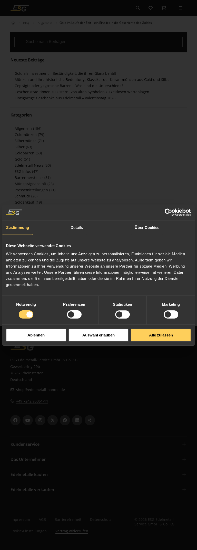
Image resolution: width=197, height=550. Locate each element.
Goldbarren (25, 153)
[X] (52, 420)
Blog (26, 23)
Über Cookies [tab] (147, 227)
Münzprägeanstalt (31, 183)
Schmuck (23, 196)
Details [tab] (77, 227)
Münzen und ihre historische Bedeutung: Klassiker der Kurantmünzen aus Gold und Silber (93, 79)
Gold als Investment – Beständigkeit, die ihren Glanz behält (65, 73)
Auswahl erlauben (98, 335)
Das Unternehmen (28, 459)
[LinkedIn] (77, 420)
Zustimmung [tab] (17, 227)
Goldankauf (25, 202)
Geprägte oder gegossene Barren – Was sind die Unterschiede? (69, 85)
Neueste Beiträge (27, 60)
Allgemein (45, 23)
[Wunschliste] (150, 8)
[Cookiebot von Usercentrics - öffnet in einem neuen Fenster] (168, 212)
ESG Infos (23, 171)
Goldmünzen (26, 134)
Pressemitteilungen (32, 189)
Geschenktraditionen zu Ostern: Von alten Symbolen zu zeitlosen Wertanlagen (82, 91)
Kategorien (21, 115)
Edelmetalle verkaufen (32, 489)
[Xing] (90, 420)
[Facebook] (15, 420)
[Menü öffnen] (180, 8)
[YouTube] (28, 420)
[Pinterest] (65, 420)
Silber (20, 146)
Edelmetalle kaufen (29, 474)
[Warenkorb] (163, 8)
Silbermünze (26, 140)
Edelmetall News (29, 165)
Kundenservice (25, 444)
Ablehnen (36, 335)
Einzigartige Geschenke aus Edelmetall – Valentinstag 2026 (65, 98)
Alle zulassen (161, 335)
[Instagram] (40, 420)
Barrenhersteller (29, 177)
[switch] (74, 314)
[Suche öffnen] (137, 8)
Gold (19, 159)
